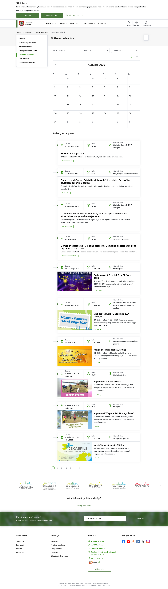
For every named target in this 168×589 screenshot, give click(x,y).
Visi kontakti (99, 569)
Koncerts (98, 329)
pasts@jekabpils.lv (98, 548)
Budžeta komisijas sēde (72, 153)
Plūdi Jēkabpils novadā (27, 43)
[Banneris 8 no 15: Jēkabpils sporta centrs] (72, 485)
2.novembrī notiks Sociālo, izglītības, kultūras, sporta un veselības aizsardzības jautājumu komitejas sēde (94, 215)
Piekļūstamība (56, 549)
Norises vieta (118, 50)
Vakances (20, 541)
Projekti (19, 549)
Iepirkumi (20, 545)
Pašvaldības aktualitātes (69, 256)
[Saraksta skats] (137, 56)
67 (79, 468)
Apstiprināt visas (52, 15)
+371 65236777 (97, 545)
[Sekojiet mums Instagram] (148, 541)
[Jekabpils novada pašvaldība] (26, 23)
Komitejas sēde (67, 161)
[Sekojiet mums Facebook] (123, 541)
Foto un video (24, 59)
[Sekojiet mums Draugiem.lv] (133, 541)
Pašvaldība (65, 193)
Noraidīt (28, 15)
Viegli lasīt (54, 541)
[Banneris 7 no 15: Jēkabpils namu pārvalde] (49, 485)
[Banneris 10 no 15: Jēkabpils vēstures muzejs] (119, 485)
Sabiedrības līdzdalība (27, 63)
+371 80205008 (97, 541)
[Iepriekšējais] (8, 485)
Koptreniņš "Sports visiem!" (108, 381)
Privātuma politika (58, 545)
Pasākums (98, 291)
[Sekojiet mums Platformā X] (143, 541)
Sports (97, 394)
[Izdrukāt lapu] (146, 37)
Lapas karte (55, 552)
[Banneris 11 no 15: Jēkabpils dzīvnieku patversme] (142, 485)
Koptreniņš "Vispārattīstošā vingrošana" (114, 413)
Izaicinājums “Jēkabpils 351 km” (109, 445)
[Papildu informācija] (99, 562)
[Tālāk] (160, 485)
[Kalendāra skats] (132, 56)
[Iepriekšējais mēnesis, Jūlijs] (55, 64)
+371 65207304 (97, 558)
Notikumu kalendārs (26, 55)
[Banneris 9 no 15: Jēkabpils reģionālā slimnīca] (96, 485)
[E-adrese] (92, 562)
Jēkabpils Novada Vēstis (28, 51)
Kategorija (87, 50)
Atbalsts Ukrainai (25, 47)
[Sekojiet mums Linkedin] (138, 541)
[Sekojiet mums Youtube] (128, 541)
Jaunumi (22, 39)
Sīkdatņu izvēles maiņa (59, 556)
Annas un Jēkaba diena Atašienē (110, 349)
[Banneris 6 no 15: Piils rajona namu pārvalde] (26, 485)
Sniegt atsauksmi (84, 506)
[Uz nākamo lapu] (84, 468)
